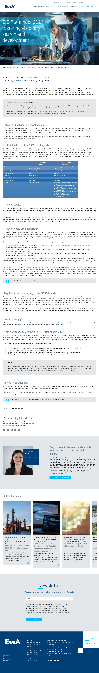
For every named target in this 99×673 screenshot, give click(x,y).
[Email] (19, 429)
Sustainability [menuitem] (74, 7)
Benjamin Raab (68, 537)
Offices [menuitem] (74, 2)
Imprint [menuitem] (6, 657)
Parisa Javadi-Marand (11, 537)
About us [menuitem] (56, 2)
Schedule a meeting (62, 477)
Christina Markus (14, 77)
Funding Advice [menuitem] (50, 7)
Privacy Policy (39, 614)
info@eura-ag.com (33, 659)
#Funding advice (13, 80)
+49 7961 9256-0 (32, 660)
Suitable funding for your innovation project (58, 650)
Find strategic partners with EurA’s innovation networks (59, 647)
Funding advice (13, 67)
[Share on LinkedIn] (4, 429)
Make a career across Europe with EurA (60, 654)
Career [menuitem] (69, 2)
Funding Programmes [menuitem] (62, 7)
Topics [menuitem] (63, 2)
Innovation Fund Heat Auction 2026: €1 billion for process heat (17, 548)
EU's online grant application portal (55, 323)
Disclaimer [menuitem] (7, 655)
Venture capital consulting (72, 539)
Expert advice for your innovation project (61, 643)
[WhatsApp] (15, 429)
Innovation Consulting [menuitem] (38, 7)
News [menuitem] (81, 7)
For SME (47, 539)
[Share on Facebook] (12, 429)
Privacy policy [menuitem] (8, 659)
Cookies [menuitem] (6, 660)
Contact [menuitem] (80, 2)
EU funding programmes (12, 541)
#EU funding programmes (38, 80)
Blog (4, 67)
